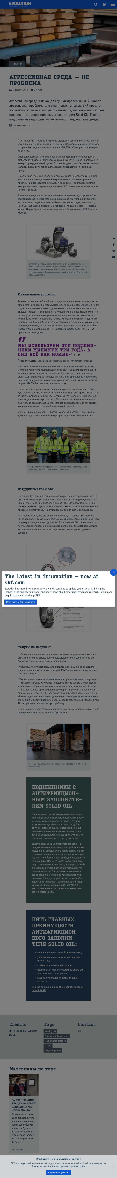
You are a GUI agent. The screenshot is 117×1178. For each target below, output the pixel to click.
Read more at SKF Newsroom (20, 602)
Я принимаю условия (58, 1172)
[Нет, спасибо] (113, 1166)
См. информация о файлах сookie (68, 1166)
